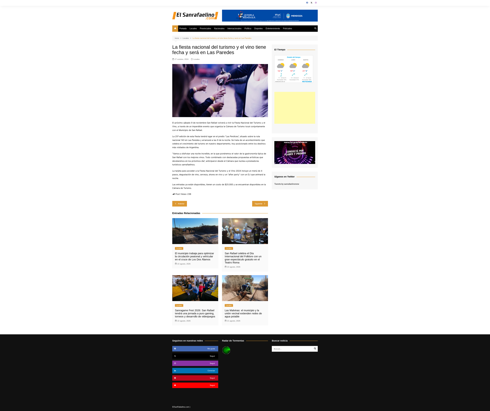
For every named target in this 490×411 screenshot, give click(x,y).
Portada (183, 28)
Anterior (181, 204)
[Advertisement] (294, 108)
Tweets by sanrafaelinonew (286, 184)
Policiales (287, 28)
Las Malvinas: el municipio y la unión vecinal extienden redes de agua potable (243, 313)
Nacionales (219, 28)
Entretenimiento (273, 28)
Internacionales (234, 28)
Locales (193, 28)
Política (247, 28)
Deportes (258, 28)
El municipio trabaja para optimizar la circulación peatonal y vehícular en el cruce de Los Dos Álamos (194, 256)
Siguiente (258, 204)
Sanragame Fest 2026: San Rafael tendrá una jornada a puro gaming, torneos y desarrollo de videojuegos (195, 313)
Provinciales (205, 28)
